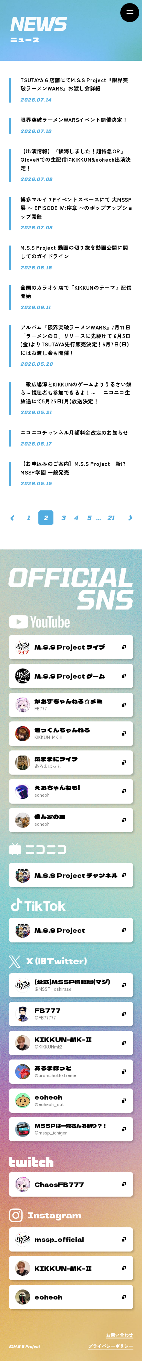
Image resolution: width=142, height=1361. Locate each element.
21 (110, 517)
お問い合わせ (119, 1335)
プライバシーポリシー (110, 1346)
